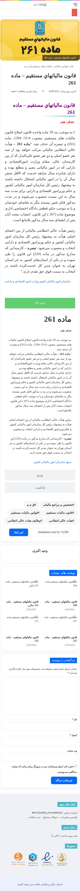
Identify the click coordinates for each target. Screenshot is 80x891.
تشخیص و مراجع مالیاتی (58, 504)
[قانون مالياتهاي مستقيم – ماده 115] (21, 624)
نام (74, 719)
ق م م (30, 504)
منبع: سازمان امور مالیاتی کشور (52, 462)
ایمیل (73, 735)
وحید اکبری (40, 551)
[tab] (40, 303)
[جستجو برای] (69, 6)
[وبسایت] (40, 557)
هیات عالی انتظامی (61, 520)
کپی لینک (18, 532)
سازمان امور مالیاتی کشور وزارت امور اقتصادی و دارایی (38, 281)
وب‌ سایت (72, 750)
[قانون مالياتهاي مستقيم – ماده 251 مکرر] (21, 589)
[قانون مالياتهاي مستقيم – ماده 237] (59, 624)
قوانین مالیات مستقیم (24, 512)
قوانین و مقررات (68, 817)
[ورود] (5, 6)
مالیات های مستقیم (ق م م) (38, 66)
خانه (71, 66)
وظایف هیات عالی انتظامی (24, 520)
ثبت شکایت (34, 817)
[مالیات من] (40, 4)
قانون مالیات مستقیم (59, 512)
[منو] (75, 6)
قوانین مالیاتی (61, 66)
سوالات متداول (50, 817)
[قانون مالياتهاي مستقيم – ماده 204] (59, 589)
